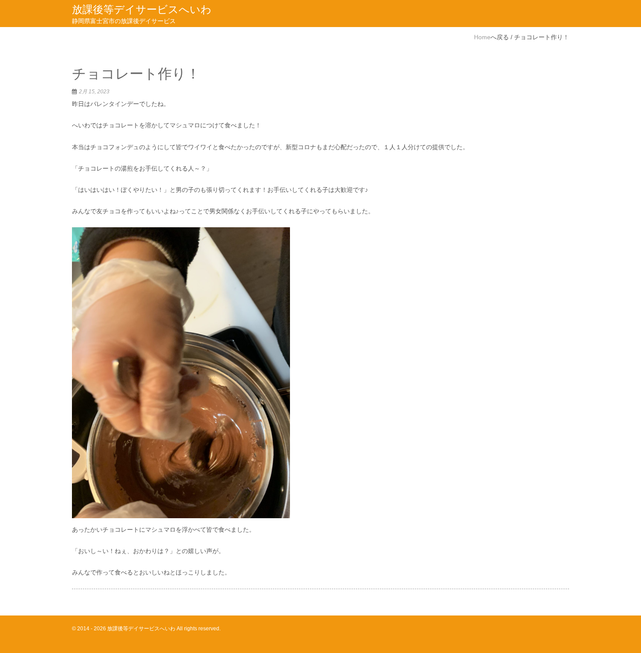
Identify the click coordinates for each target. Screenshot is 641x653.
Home (482, 37)
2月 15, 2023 (94, 92)
